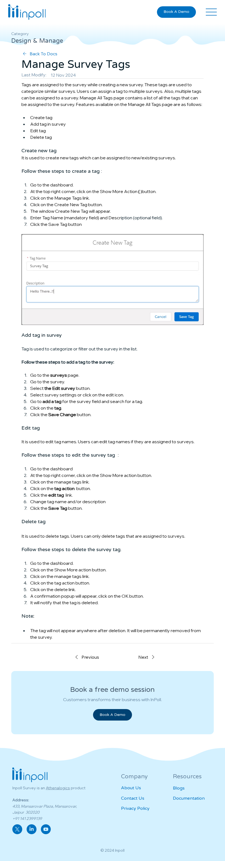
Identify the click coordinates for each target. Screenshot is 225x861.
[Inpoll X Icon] (17, 829)
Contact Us (132, 798)
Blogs (179, 788)
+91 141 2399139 (27, 818)
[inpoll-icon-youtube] (46, 829)
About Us (131, 788)
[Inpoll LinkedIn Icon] (31, 829)
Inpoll (120, 850)
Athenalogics (58, 787)
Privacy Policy (135, 808)
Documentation (189, 798)
